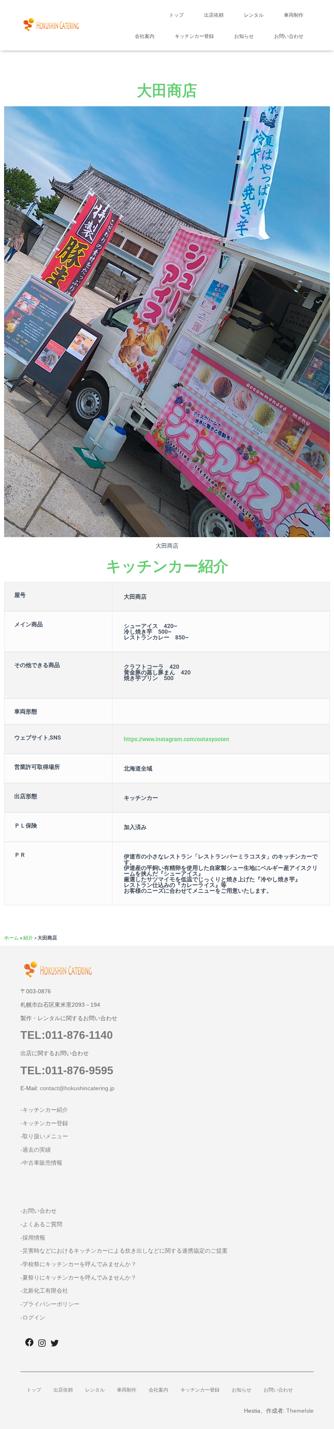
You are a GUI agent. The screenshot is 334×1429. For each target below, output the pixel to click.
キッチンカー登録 (194, 36)
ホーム (11, 938)
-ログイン (32, 1317)
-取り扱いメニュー (44, 1136)
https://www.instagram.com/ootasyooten (176, 739)
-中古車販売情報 (41, 1162)
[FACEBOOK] (29, 1344)
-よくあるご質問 (41, 1224)
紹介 (28, 938)
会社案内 (144, 36)
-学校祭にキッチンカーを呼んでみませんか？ (78, 1264)
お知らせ (244, 36)
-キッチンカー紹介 (44, 1109)
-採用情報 (32, 1237)
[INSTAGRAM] (42, 1345)
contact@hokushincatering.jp (77, 1088)
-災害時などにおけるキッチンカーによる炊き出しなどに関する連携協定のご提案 (124, 1250)
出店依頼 (214, 15)
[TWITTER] (54, 1345)
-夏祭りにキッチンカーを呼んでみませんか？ (78, 1277)
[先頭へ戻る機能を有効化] (318, 1413)
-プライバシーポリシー (49, 1304)
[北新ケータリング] (51, 25)
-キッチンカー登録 (44, 1123)
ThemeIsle (300, 1410)
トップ (176, 15)
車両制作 (293, 15)
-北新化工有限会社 (44, 1290)
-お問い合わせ (38, 1210)
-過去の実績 (35, 1149)
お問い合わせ (288, 36)
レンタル (254, 15)
